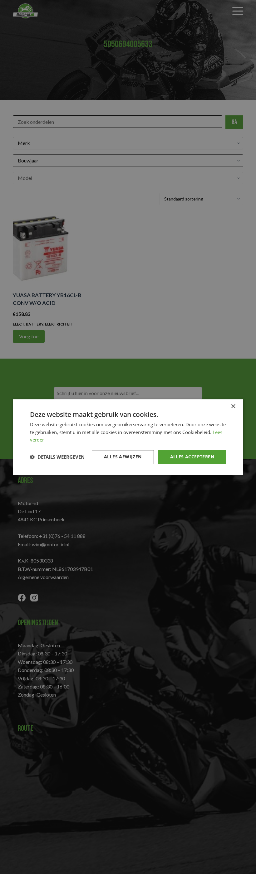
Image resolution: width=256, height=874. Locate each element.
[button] (57, 457)
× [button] (233, 406)
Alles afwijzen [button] (123, 457)
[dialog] (128, 437)
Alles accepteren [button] (192, 457)
